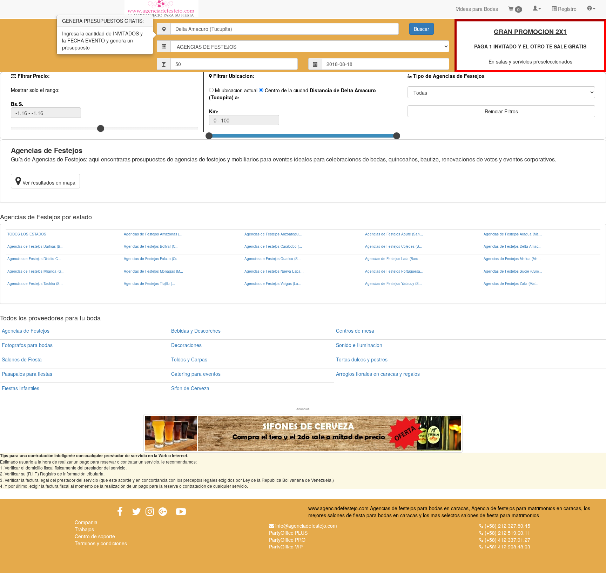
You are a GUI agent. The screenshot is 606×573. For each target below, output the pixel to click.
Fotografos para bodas (27, 344)
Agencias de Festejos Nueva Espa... (274, 271)
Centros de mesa (355, 330)
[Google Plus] (162, 511)
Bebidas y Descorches (196, 330)
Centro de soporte (95, 536)
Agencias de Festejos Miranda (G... (36, 271)
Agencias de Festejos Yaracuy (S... (393, 283)
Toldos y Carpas (189, 359)
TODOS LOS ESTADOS (26, 234)
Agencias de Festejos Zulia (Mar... (511, 283)
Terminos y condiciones (101, 543)
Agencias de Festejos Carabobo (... (273, 246)
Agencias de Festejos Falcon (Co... (152, 258)
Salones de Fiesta (22, 359)
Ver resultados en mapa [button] (48, 182)
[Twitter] (136, 511)
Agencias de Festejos (25, 330)
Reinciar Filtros (501, 111)
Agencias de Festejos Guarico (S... (272, 258)
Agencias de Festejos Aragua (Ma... (513, 234)
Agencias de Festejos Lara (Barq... (393, 258)
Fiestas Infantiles (20, 388)
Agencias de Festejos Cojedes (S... (393, 246)
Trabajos (84, 529)
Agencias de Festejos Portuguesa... (394, 271)
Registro (567, 8)
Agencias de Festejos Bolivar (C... (151, 246)
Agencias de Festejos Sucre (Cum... (513, 271)
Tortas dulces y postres (362, 359)
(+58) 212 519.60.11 (507, 532)
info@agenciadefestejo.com (306, 525)
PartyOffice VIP (286, 546)
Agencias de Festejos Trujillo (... (149, 283)
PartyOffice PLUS (288, 532)
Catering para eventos (196, 373)
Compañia (86, 522)
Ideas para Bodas (478, 8)
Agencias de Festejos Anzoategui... (273, 234)
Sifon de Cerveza (190, 388)
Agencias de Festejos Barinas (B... (35, 246)
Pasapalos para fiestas (27, 373)
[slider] (100, 128)
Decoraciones (186, 344)
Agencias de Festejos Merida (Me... (512, 258)
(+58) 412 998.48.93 (507, 546)
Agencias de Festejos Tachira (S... (35, 283)
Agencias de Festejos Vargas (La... (272, 283)
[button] (536, 7)
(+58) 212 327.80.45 (507, 525)
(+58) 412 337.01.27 (507, 539)
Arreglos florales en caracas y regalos (378, 373)
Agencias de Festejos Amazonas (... (153, 234)
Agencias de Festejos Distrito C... (34, 258)
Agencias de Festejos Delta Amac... (512, 246)
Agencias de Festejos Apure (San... (394, 234)
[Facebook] (120, 511)
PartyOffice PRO (287, 539)
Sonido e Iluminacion (359, 344)
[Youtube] (180, 511)
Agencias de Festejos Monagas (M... (153, 271)
